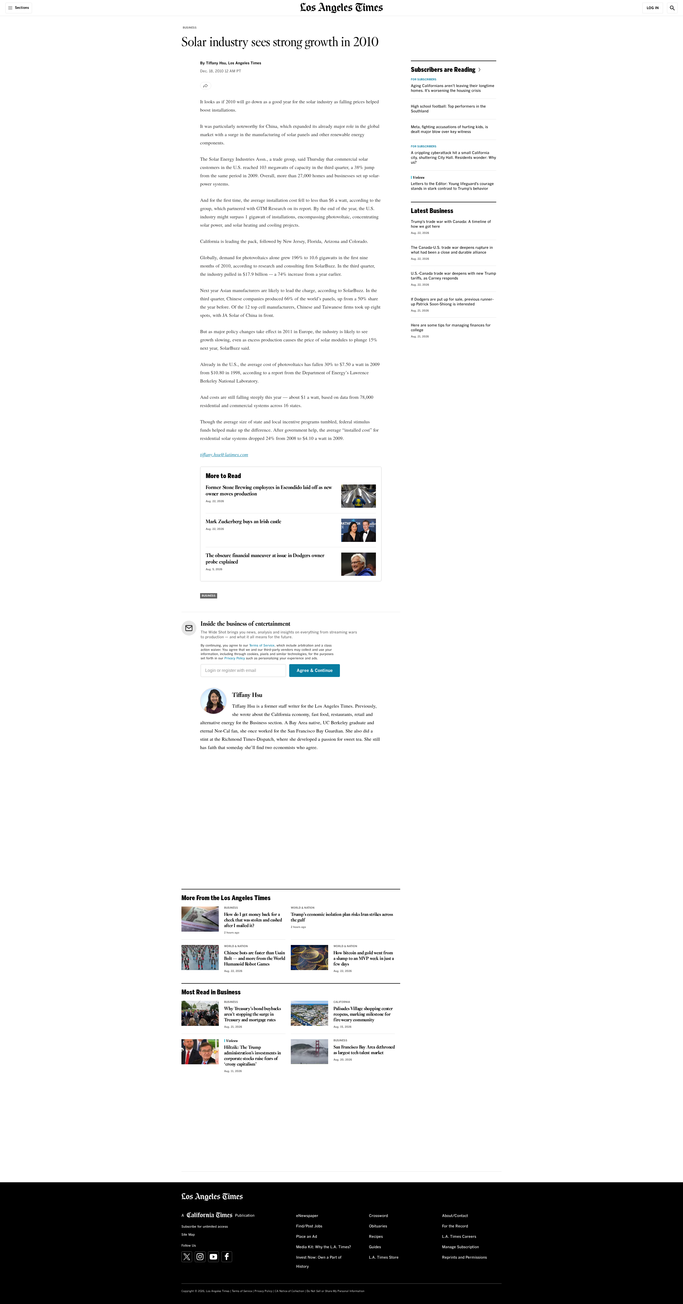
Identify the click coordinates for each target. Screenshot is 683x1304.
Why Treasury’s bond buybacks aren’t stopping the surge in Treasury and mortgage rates (252, 1014)
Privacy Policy (234, 658)
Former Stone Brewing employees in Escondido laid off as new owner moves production (269, 491)
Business (190, 27)
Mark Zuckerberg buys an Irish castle (243, 522)
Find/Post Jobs (309, 1226)
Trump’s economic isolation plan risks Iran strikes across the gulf (342, 917)
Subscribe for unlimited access (204, 1226)
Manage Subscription (460, 1247)
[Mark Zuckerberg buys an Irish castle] (358, 530)
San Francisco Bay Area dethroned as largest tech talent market (364, 1050)
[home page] (341, 7)
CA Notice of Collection (289, 1291)
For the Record (455, 1226)
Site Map (188, 1234)
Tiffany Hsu (247, 695)
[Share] (205, 85)
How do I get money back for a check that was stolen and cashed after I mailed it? (253, 920)
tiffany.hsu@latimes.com (224, 454)
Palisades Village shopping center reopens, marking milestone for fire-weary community (362, 1014)
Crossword (378, 1216)
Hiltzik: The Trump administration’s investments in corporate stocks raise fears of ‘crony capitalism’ (252, 1056)
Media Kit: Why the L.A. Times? (323, 1247)
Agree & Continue (315, 670)
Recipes (376, 1237)
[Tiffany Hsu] (213, 701)
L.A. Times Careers (459, 1237)
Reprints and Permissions (464, 1257)
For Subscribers (423, 79)
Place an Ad (306, 1237)
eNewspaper (307, 1216)
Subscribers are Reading (443, 69)
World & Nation (303, 908)
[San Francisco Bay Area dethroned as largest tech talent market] (309, 1051)
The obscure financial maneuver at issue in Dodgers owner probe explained (265, 559)
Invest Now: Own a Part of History (319, 1262)
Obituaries (378, 1226)
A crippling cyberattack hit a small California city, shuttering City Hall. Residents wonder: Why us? (453, 157)
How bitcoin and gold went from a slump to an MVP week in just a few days (363, 959)
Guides (375, 1247)
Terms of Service (262, 645)
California (341, 1002)
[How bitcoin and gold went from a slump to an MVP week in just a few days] (309, 957)
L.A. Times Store (384, 1257)
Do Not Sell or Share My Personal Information (335, 1291)
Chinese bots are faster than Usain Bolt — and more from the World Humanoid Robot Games (254, 959)
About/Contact (455, 1216)
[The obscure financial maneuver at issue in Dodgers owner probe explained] (358, 564)
